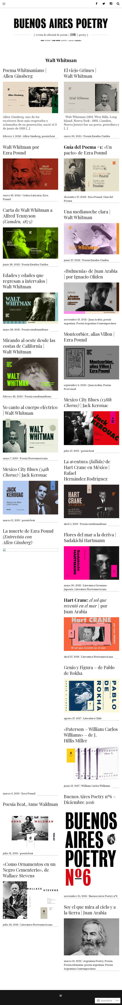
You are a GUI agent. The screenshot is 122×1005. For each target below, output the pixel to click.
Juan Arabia (95, 319)
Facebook (95, 4)
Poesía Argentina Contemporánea (96, 323)
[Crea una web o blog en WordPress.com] (61, 995)
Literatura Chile (92, 718)
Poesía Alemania (73, 965)
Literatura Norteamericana (90, 589)
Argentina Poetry (93, 961)
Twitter (102, 4)
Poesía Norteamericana (33, 458)
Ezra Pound (95, 197)
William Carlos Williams (95, 785)
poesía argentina (94, 965)
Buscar (117, 4)
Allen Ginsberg (32, 136)
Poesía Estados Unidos (97, 136)
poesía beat (48, 136)
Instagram (110, 4)
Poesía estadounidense (35, 329)
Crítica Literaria (32, 195)
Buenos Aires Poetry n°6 (103, 896)
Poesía (108, 961)
